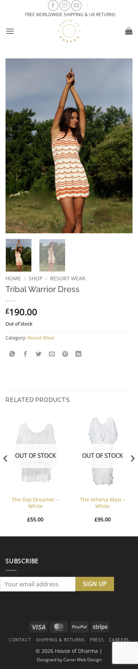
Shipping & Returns (60, 640)
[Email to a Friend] (52, 354)
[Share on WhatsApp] (12, 354)
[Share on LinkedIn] (78, 354)
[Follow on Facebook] (53, 5)
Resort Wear (67, 278)
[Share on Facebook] (26, 354)
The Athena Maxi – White (102, 502)
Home (13, 278)
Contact (20, 640)
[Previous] (5, 473)
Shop (35, 278)
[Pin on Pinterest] (65, 354)
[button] (10, 31)
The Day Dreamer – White (35, 502)
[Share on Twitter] (39, 354)
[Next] (132, 473)
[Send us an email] (76, 5)
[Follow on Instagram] (64, 5)
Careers (119, 640)
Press (97, 640)
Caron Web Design (82, 659)
